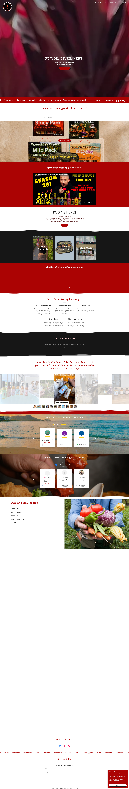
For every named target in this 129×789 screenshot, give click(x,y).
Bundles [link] (100, 2)
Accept (117, 785)
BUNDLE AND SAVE (64, 140)
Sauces (64, 225)
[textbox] (64, 768)
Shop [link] (105, 2)
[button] (126, 2)
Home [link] (95, 2)
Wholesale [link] (110, 2)
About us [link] (117, 2)
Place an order (64, 68)
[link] (124, 2)
